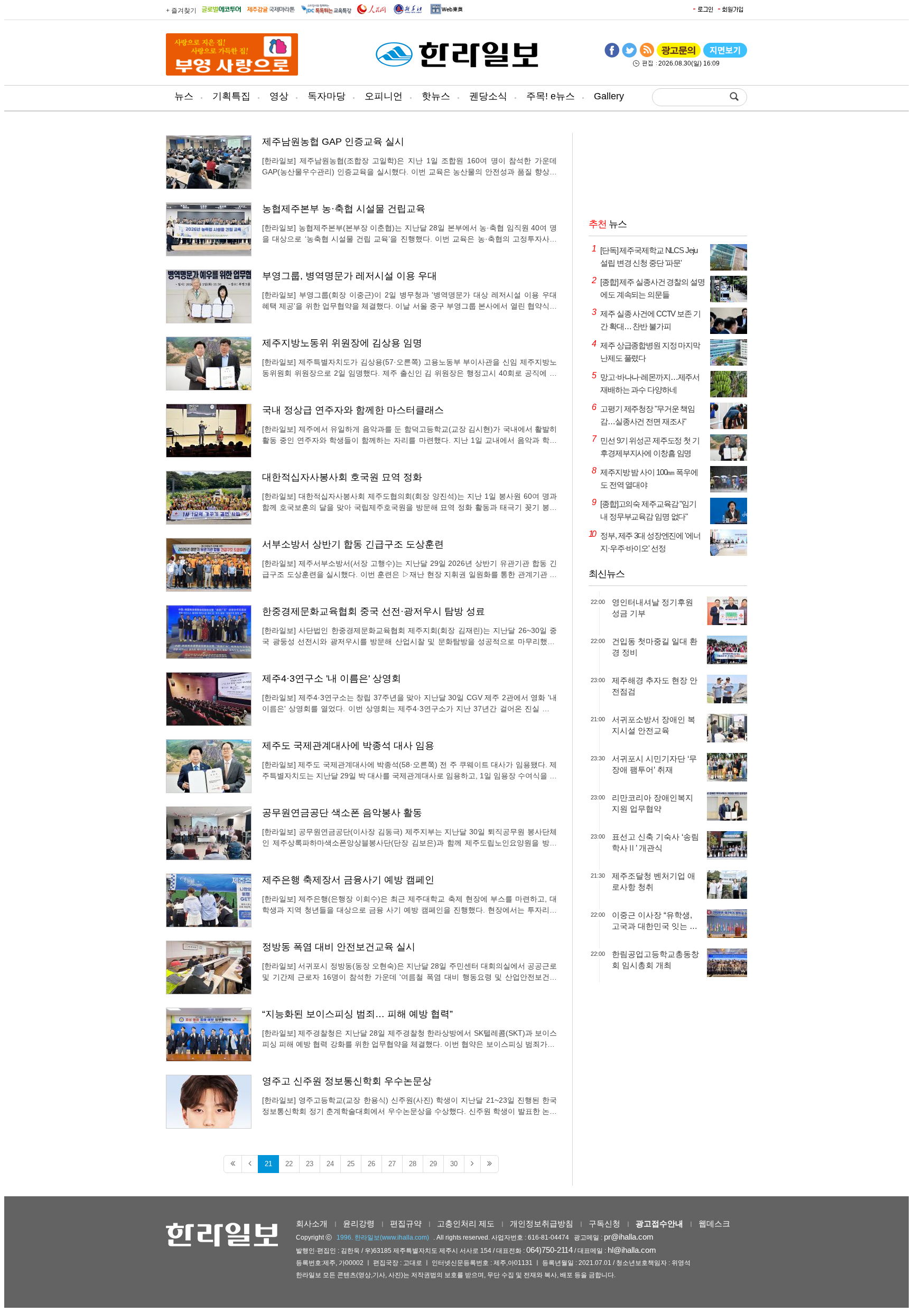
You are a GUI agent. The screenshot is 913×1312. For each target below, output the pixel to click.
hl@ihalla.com (632, 1249)
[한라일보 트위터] (629, 55)
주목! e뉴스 (550, 96)
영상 (278, 96)
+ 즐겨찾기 (181, 10)
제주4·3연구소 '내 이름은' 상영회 (331, 678)
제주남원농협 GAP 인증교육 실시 (333, 141)
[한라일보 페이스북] (611, 55)
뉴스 (183, 96)
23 (309, 1164)
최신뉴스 (607, 574)
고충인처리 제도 (466, 1223)
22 (289, 1164)
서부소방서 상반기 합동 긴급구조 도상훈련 (353, 544)
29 (433, 1164)
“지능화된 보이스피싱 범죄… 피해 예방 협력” (357, 1014)
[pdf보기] (725, 55)
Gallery (609, 96)
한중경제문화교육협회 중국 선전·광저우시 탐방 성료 (373, 611)
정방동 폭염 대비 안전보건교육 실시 (338, 947)
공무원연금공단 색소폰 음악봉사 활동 (342, 812)
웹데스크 (714, 1223)
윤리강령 (359, 1223)
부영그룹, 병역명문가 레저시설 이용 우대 (349, 276)
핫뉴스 (436, 96)
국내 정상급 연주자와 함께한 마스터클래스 (353, 410)
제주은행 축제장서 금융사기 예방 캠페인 (348, 879)
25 (351, 1164)
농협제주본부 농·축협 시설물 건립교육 (343, 208)
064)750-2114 (549, 1249)
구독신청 (604, 1223)
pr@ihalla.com (629, 1236)
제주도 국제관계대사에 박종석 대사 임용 (348, 745)
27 (392, 1164)
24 (330, 1164)
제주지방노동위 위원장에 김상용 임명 (342, 343)
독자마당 (327, 96)
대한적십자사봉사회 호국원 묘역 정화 (342, 477)
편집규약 (406, 1223)
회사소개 (312, 1223)
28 (412, 1164)
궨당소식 (488, 96)
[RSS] (646, 55)
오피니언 (384, 96)
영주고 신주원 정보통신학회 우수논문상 (347, 1081)
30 (454, 1164)
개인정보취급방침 (541, 1223)
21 (268, 1164)
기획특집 (231, 96)
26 (371, 1164)
